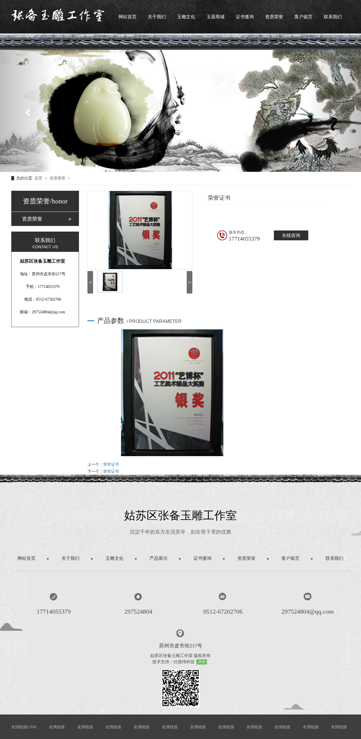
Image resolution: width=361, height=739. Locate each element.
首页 (38, 178)
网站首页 (127, 16)
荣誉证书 (111, 464)
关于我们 (157, 16)
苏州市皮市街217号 (180, 646)
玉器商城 (215, 16)
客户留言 (303, 16)
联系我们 (333, 16)
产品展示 (158, 558)
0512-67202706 (223, 611)
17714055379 (54, 611)
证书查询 (245, 16)
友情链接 (57, 727)
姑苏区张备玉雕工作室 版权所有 (180, 655)
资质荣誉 (274, 16)
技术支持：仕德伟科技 (173, 662)
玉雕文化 (186, 16)
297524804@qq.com (307, 611)
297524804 (138, 611)
